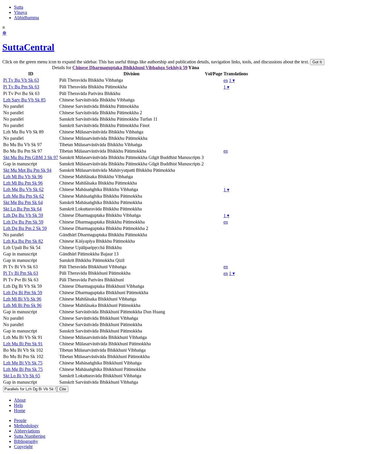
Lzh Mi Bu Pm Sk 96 (23, 182)
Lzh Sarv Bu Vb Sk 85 (24, 99)
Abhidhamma (26, 17)
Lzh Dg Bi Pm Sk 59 (22, 292)
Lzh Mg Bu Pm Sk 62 (23, 196)
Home (19, 410)
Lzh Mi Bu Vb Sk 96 (22, 176)
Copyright (23, 446)
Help (18, 405)
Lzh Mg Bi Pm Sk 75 (23, 369)
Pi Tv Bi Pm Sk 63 (20, 273)
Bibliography (26, 441)
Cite (62, 389)
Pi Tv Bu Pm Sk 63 (21, 86)
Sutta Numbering (29, 436)
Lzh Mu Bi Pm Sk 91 (23, 343)
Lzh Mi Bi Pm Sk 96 (22, 305)
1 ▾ (232, 80)
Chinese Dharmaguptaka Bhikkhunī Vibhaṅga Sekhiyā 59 (129, 67)
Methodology (26, 425)
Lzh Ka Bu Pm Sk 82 (23, 241)
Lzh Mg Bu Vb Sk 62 (23, 189)
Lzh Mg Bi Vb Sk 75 (22, 362)
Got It (317, 62)
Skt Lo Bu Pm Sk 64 (22, 208)
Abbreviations (27, 430)
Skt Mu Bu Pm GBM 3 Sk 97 (30, 157)
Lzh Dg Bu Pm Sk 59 (23, 221)
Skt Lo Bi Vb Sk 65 (21, 375)
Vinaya (20, 12)
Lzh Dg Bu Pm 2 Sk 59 (25, 228)
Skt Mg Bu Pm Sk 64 (23, 202)
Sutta (18, 7)
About (20, 400)
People (20, 420)
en (225, 80)
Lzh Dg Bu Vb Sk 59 (23, 215)
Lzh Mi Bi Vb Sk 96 (22, 298)
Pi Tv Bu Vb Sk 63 (21, 80)
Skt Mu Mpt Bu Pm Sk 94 (27, 170)
